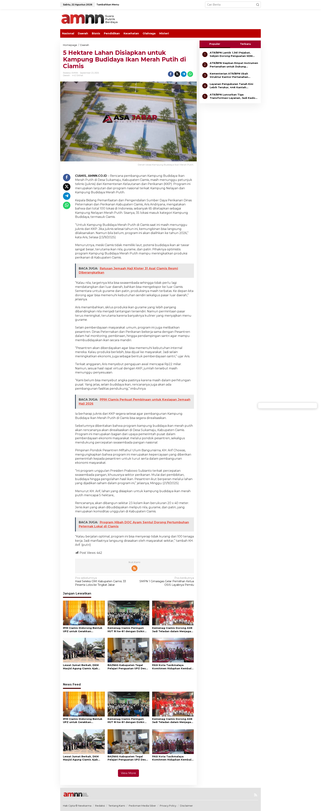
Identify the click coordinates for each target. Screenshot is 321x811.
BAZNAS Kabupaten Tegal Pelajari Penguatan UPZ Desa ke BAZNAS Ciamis (127, 667)
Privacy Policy (168, 805)
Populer (214, 43)
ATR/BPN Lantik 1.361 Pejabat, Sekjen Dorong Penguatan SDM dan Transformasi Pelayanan (231, 54)
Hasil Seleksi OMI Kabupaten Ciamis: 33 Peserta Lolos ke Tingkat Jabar (100, 581)
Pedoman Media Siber (142, 805)
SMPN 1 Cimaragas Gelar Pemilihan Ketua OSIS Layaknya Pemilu (167, 581)
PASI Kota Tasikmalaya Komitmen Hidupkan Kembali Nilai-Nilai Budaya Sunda (172, 667)
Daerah (66, 75)
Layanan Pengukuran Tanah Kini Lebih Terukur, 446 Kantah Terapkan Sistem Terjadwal (231, 85)
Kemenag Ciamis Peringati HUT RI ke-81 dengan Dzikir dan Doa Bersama (126, 629)
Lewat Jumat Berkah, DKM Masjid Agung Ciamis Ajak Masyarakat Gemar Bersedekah (81, 667)
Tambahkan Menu (107, 4)
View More (128, 773)
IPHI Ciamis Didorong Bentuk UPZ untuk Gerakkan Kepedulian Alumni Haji (82, 629)
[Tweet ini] (177, 74)
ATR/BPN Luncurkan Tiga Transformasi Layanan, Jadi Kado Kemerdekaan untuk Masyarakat (232, 96)
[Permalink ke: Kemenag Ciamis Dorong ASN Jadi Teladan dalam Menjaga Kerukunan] (173, 612)
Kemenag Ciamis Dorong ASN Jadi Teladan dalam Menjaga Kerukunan (172, 629)
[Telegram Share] (184, 74)
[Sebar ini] (171, 74)
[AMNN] (97, 19)
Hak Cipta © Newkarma (77, 805)
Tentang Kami (116, 805)
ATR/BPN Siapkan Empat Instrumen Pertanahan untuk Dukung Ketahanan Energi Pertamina (234, 64)
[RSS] (134, 568)
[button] (257, 4)
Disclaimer (186, 805)
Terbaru (245, 43)
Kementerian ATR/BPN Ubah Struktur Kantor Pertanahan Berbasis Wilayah (229, 75)
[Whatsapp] (190, 74)
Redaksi (100, 805)
